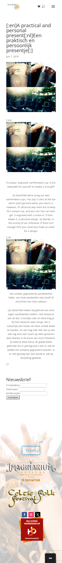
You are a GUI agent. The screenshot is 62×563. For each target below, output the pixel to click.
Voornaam (12, 389)
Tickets (31, 450)
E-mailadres (13, 385)
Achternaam (13, 393)
